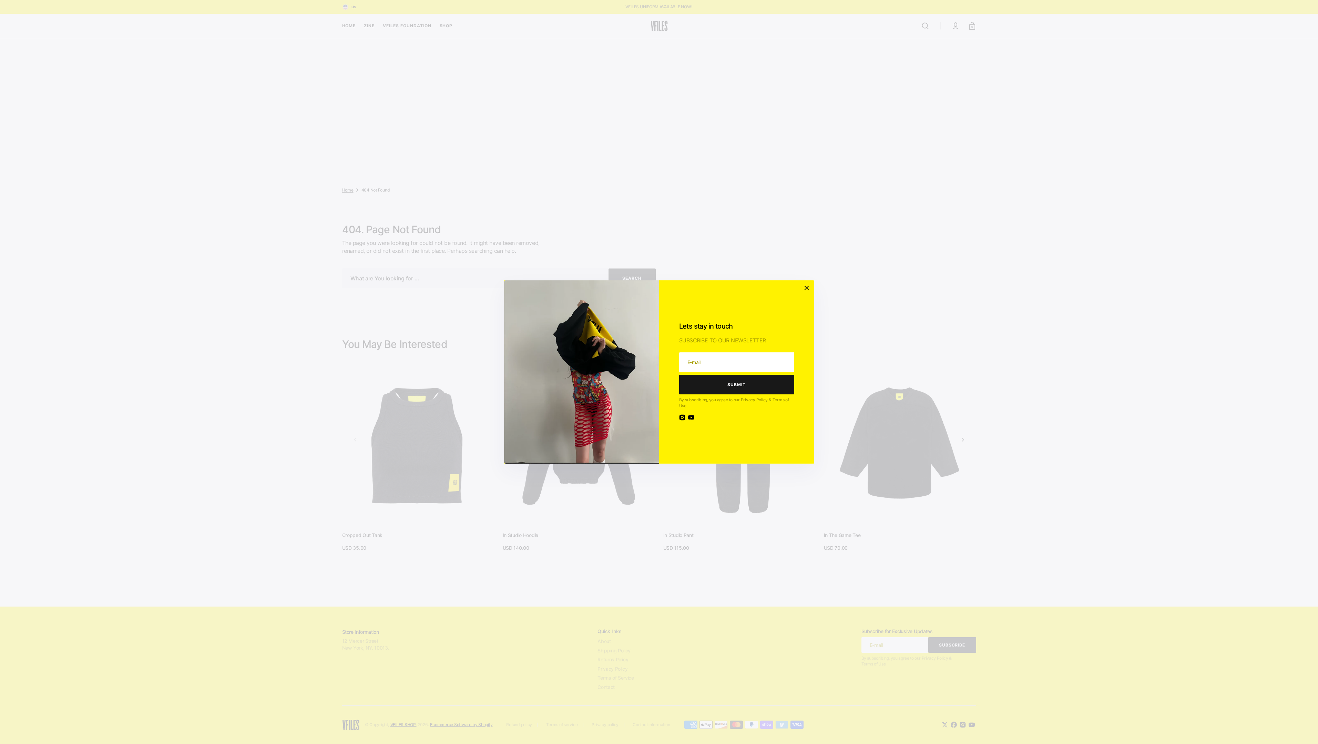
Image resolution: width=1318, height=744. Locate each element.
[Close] (806, 288)
